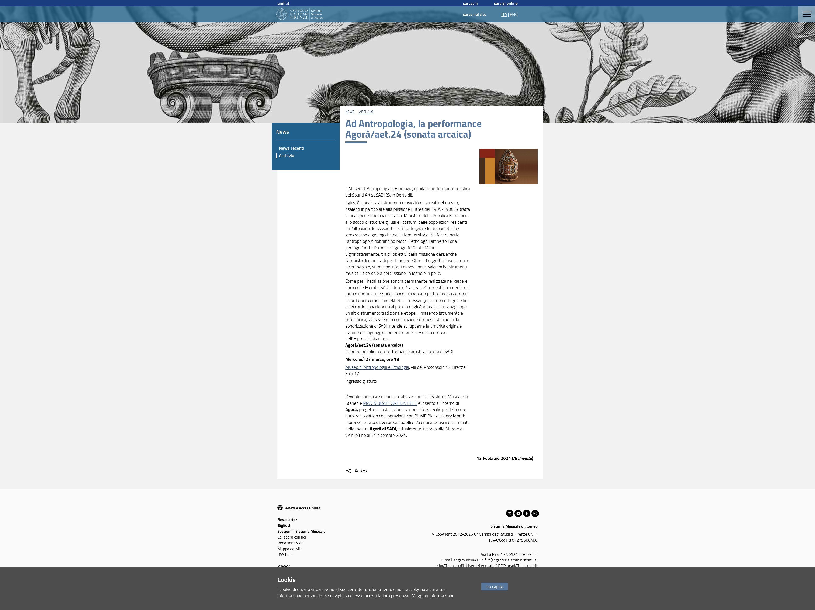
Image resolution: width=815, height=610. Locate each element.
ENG (514, 14)
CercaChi (470, 3)
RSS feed (285, 554)
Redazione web (290, 543)
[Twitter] (509, 513)
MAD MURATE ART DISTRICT (390, 403)
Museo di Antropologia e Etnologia (377, 367)
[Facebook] (526, 513)
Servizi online (506, 3)
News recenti (291, 148)
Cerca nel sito (474, 14)
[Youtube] (518, 513)
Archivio (366, 111)
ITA (504, 14)
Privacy (283, 566)
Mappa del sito (289, 548)
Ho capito (494, 586)
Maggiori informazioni (432, 595)
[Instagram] (535, 513)
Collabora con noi (291, 537)
